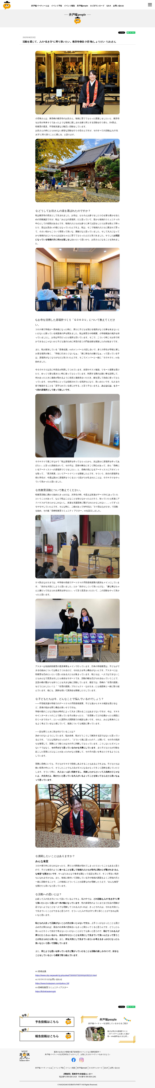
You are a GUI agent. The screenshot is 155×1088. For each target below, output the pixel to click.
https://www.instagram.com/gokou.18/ (52, 983)
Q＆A (108, 6)
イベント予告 (56, 6)
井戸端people (82, 6)
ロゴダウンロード (97, 6)
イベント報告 (69, 6)
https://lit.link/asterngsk (45, 991)
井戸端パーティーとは (40, 6)
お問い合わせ (118, 6)
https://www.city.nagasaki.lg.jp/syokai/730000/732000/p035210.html (66, 975)
